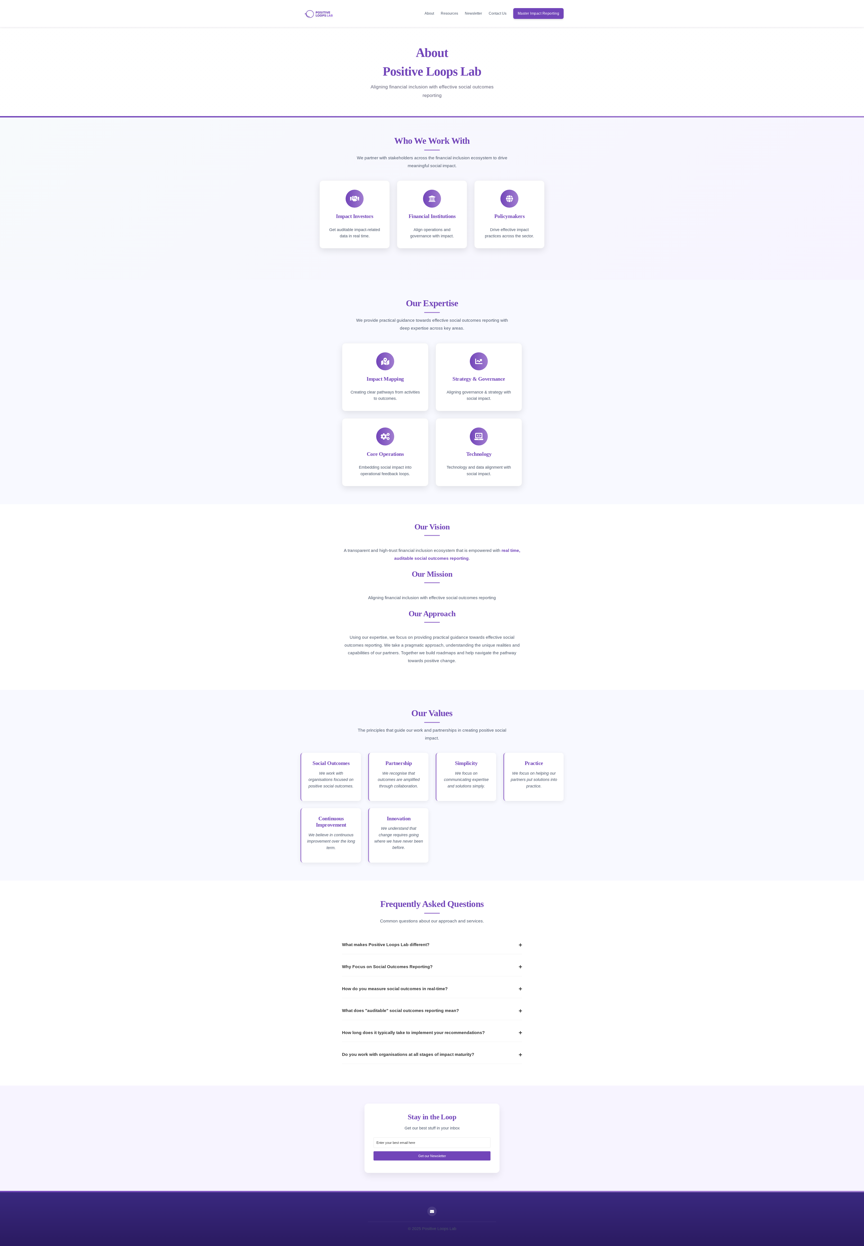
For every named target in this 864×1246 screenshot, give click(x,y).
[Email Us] (432, 1211)
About (429, 13)
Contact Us (497, 13)
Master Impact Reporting (538, 13)
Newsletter (473, 13)
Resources (449, 13)
